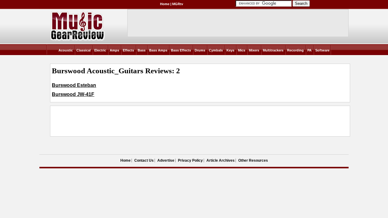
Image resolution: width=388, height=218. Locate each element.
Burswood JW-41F (73, 94)
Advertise (165, 160)
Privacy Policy (190, 160)
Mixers (254, 50)
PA (309, 50)
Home (164, 4)
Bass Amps (158, 50)
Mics (241, 50)
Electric (100, 50)
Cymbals (216, 50)
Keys (230, 50)
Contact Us (144, 160)
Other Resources (253, 160)
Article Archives (220, 160)
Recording (295, 50)
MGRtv (177, 4)
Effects (128, 50)
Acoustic (66, 50)
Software (322, 50)
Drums (200, 50)
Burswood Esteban (74, 85)
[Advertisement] (162, 121)
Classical (83, 50)
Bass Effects (181, 50)
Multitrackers (273, 50)
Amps (114, 50)
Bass (142, 50)
